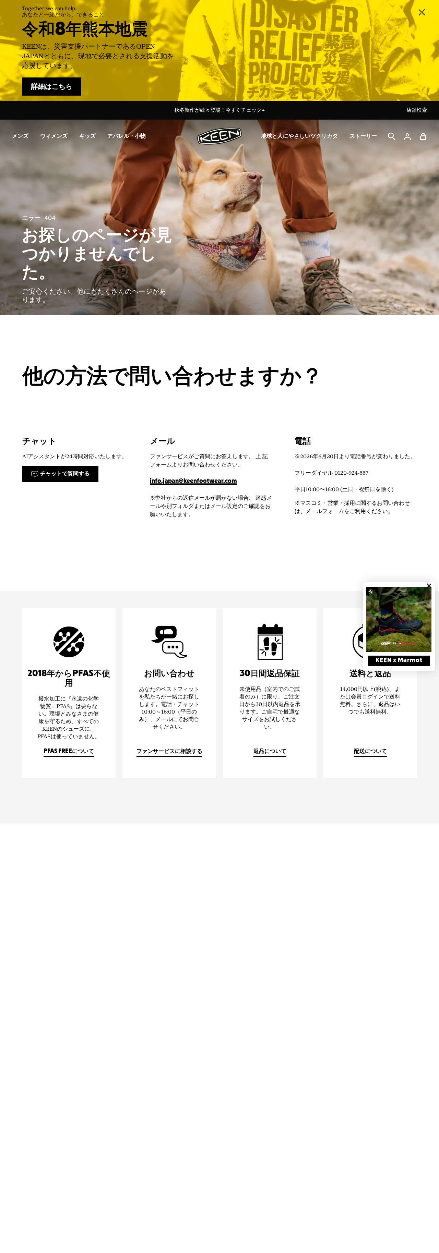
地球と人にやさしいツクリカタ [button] (299, 136)
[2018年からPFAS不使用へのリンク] (69, 693)
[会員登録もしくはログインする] (407, 136)
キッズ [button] (87, 136)
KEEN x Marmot (399, 661)
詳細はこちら (51, 86)
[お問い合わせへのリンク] (169, 693)
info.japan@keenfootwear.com (193, 481)
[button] (423, 136)
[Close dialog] (429, 585)
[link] (398, 619)
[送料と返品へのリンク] (370, 693)
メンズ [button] (20, 136)
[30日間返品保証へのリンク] (270, 693)
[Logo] (219, 136)
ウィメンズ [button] (54, 136)
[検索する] (391, 136)
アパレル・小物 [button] (126, 136)
